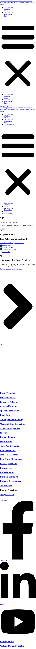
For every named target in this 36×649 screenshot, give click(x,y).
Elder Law (7, 9)
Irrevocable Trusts (9, 406)
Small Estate (6, 441)
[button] (18, 55)
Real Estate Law (8, 12)
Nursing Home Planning (11, 419)
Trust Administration (10, 446)
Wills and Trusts (8, 397)
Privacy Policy (7, 641)
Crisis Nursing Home (10, 428)
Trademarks (6, 485)
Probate (6, 11)
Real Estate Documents (11, 459)
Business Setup (7, 472)
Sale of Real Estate (9, 454)
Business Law (8, 14)
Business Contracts (9, 477)
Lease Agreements (8, 463)
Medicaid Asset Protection (12, 424)
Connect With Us (9, 124)
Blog (5, 16)
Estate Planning (8, 7)
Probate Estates (7, 437)
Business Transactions (10, 481)
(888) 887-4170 (7, 494)
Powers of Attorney (9, 402)
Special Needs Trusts (9, 410)
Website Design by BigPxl (12, 646)
